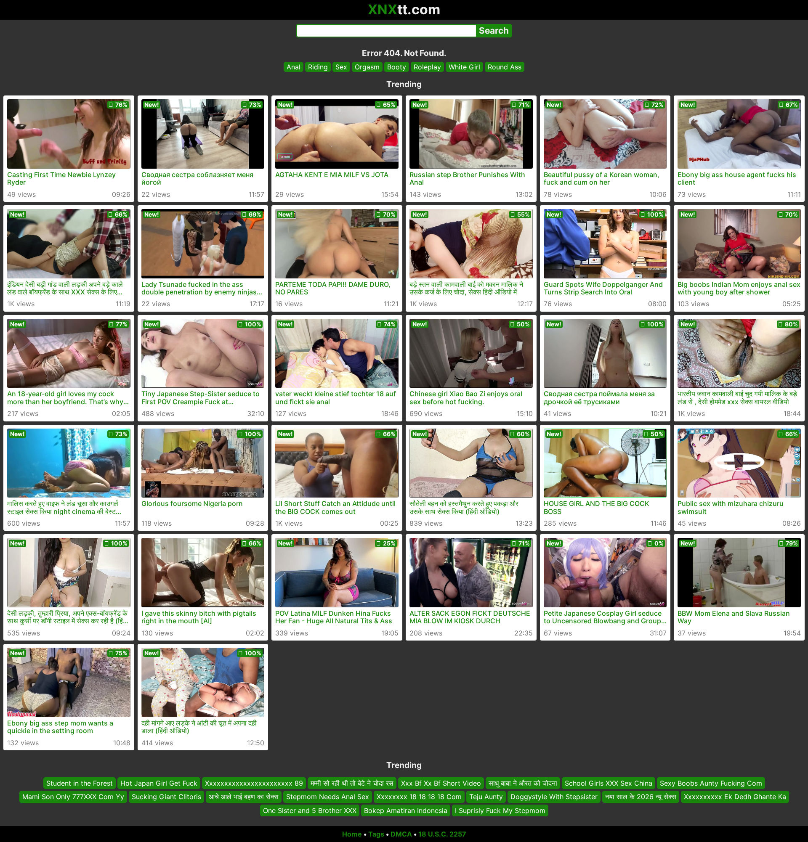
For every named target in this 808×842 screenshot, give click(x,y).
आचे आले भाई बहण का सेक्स (244, 796)
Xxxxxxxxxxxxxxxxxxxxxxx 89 (254, 783)
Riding (318, 67)
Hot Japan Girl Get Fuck (158, 783)
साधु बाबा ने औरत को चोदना (523, 783)
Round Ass (504, 67)
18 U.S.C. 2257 (442, 834)
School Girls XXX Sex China (608, 783)
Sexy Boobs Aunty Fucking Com (711, 783)
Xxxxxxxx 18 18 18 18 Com (419, 796)
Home (352, 834)
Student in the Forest (79, 783)
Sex (341, 67)
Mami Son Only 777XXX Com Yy (73, 796)
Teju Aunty (486, 796)
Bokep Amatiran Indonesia (405, 810)
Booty (396, 67)
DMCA (401, 834)
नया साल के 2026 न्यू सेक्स (640, 796)
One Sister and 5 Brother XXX (309, 810)
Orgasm (367, 67)
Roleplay (427, 67)
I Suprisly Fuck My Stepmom (500, 810)
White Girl (464, 67)
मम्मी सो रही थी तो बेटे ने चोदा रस (352, 783)
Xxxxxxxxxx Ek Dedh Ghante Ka (735, 796)
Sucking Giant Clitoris (166, 796)
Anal (293, 67)
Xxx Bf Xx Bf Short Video (441, 783)
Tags (376, 834)
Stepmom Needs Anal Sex (327, 796)
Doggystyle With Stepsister (554, 796)
